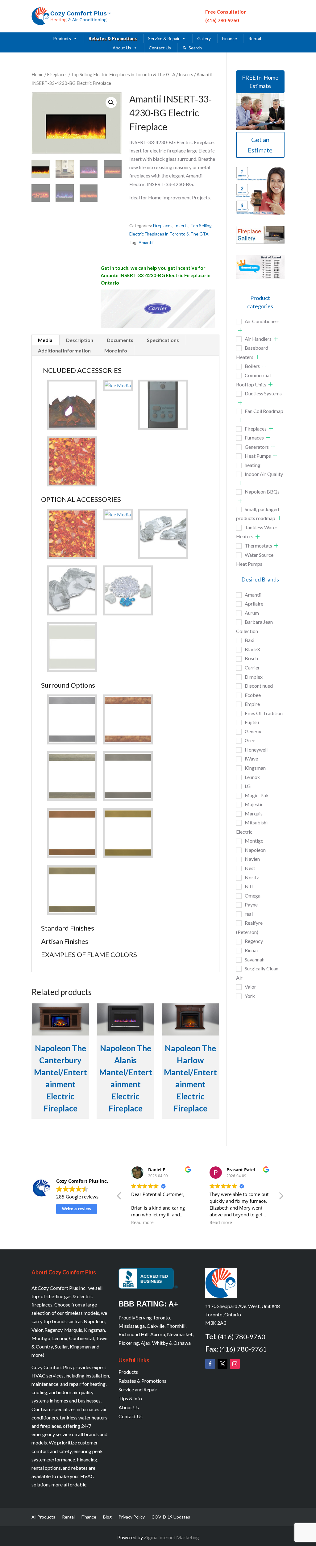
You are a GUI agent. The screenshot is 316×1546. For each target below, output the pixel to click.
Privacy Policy (131, 1517)
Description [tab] (79, 340)
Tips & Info (130, 1398)
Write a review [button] (76, 1208)
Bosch (251, 658)
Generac (254, 731)
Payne (251, 904)
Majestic (254, 804)
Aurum (252, 613)
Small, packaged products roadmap (257, 513)
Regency (254, 941)
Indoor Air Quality (264, 474)
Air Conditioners (262, 321)
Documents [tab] (120, 340)
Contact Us (160, 47)
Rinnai (251, 950)
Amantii (146, 242)
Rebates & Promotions (113, 38)
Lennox (252, 777)
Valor (250, 987)
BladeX (252, 649)
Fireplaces (57, 74)
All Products (43, 1517)
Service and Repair (137, 1389)
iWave (251, 758)
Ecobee (253, 695)
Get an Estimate (260, 145)
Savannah (254, 959)
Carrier (252, 667)
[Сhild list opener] (240, 330)
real (249, 914)
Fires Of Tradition (264, 713)
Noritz (252, 877)
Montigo (254, 841)
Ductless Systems (263, 393)
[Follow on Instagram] (235, 1364)
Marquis (254, 813)
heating (252, 465)
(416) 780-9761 (243, 1349)
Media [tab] (45, 340)
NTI (249, 886)
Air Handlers (258, 339)
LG (248, 786)
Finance (229, 38)
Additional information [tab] (64, 350)
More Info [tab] (115, 350)
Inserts (186, 74)
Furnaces (254, 437)
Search (195, 47)
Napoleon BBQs (262, 491)
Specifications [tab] (163, 340)
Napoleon (255, 850)
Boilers (252, 366)
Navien (252, 859)
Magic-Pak (257, 795)
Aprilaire (254, 603)
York (250, 996)
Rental (254, 38)
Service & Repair (164, 38)
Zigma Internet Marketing (171, 1537)
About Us (122, 47)
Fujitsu (252, 722)
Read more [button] (168, 1222)
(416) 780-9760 (222, 20)
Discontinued (259, 686)
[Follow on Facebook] (210, 1364)
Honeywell (256, 749)
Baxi (249, 640)
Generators (257, 447)
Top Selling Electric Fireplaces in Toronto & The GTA (123, 74)
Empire (252, 704)
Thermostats (258, 545)
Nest (250, 868)
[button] (111, 102)
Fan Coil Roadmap (264, 411)
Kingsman (255, 768)
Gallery (204, 38)
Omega (252, 895)
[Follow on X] (222, 1364)
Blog (107, 1517)
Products (62, 38)
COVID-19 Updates (171, 1517)
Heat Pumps (258, 456)
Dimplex (254, 677)
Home (37, 74)
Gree (250, 740)
